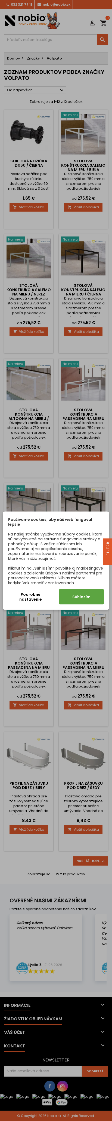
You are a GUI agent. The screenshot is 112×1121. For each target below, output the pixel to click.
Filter (107, 549)
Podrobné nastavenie (30, 596)
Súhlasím (81, 596)
